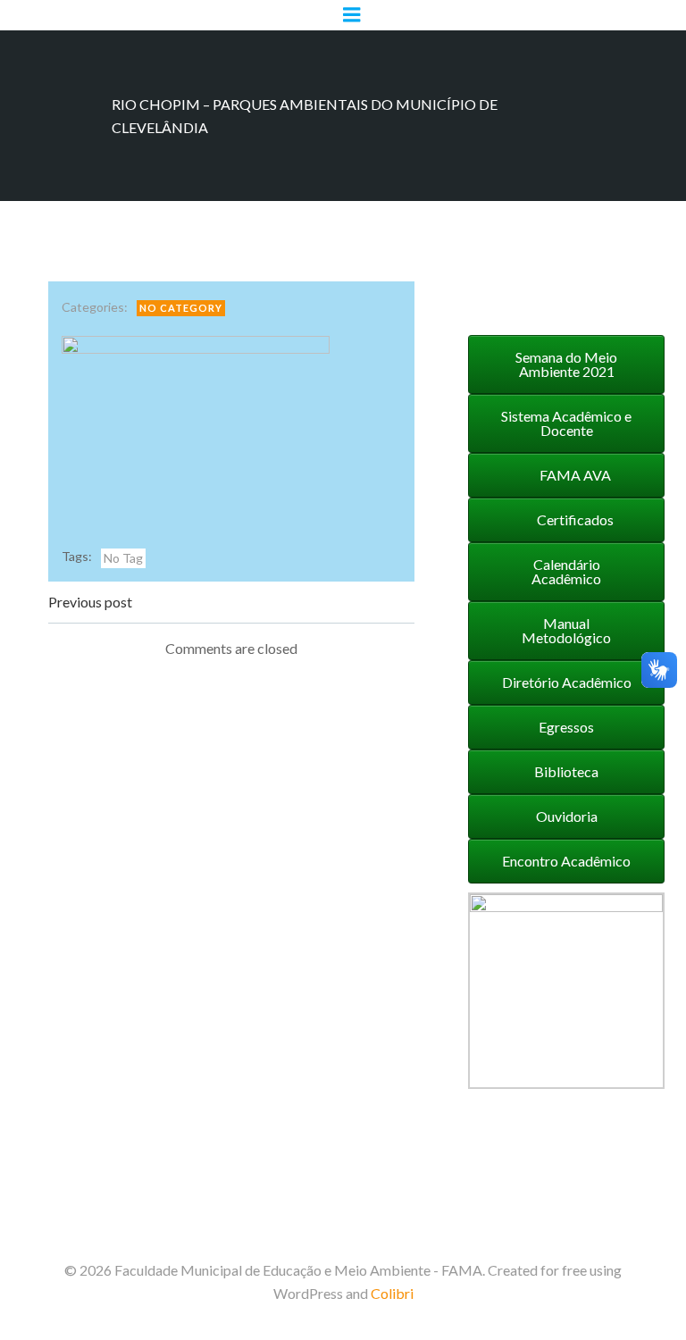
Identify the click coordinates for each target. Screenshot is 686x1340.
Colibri (392, 1293)
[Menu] (352, 15)
